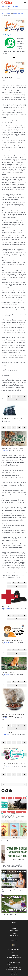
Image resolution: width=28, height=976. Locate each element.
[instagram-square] (10, 829)
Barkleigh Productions (18, 13)
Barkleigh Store (14, 974)
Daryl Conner (6, 78)
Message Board (14, 970)
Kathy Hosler (6, 794)
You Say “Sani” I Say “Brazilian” (11, 954)
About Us (14, 972)
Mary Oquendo (6, 608)
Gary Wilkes (6, 642)
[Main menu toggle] (25, 2)
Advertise (14, 965)
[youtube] (7, 829)
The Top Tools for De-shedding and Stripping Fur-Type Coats (12, 856)
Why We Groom (6, 880)
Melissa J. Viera (7, 766)
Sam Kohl (5, 450)
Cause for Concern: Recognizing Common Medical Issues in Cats (11, 905)
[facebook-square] (3, 829)
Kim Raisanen (6, 717)
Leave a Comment (5, 13)
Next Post (14, 815)
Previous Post (14, 811)
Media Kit (14, 967)
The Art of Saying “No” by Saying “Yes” (12, 930)
